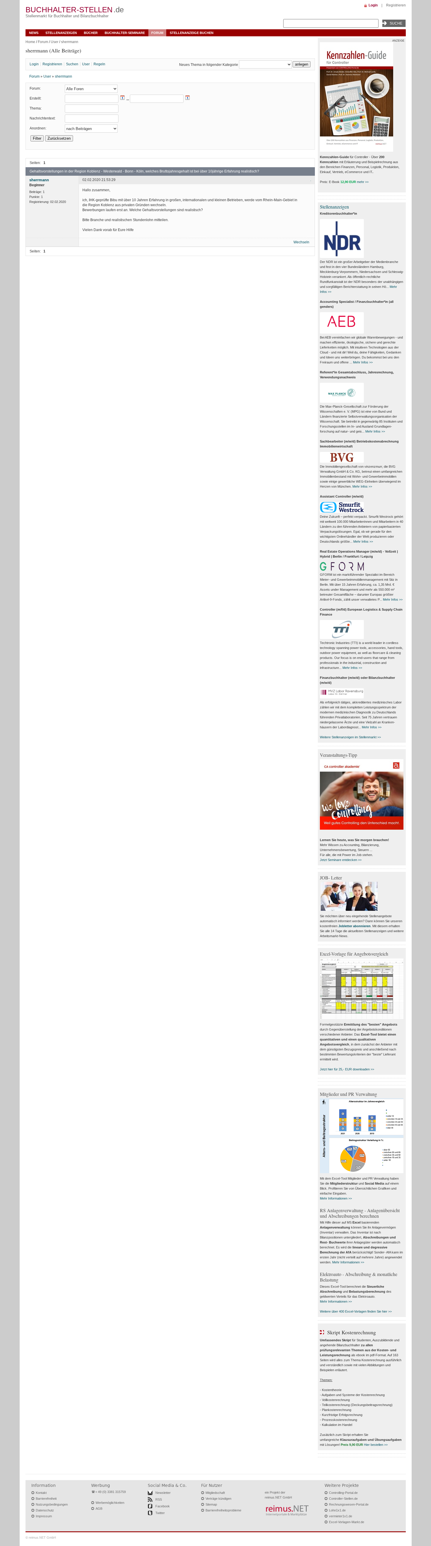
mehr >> (363, 182)
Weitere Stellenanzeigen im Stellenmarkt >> (350, 737)
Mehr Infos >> (363, 362)
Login (373, 5)
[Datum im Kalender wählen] (122, 99)
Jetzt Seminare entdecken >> (341, 860)
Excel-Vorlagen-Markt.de (346, 1522)
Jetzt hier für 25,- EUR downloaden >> (347, 1069)
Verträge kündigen (218, 1498)
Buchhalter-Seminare (125, 33)
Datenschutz (45, 1510)
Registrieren (396, 5)
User (54, 42)
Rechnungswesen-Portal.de (349, 1504)
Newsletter (163, 1492)
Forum (157, 33)
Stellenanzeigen (61, 33)
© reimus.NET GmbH (41, 1537)
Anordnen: (38, 128)
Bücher (91, 33)
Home (30, 42)
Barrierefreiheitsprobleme (223, 1510)
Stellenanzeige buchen (191, 33)
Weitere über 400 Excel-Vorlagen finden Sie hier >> (356, 1311)
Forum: (35, 88)
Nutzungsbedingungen (52, 1504)
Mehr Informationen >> (336, 1198)
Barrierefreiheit (46, 1498)
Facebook (162, 1506)
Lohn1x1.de (337, 1510)
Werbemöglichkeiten (110, 1502)
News (33, 33)
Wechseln (301, 242)
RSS (158, 1499)
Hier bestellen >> (376, 1444)
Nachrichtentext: (42, 118)
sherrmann (69, 42)
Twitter (160, 1513)
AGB (99, 1508)
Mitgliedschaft (215, 1492)
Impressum (44, 1516)
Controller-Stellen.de (343, 1498)
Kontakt (41, 1492)
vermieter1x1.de (340, 1516)
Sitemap (211, 1504)
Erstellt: (35, 98)
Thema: (36, 108)
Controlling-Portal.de (343, 1492)
